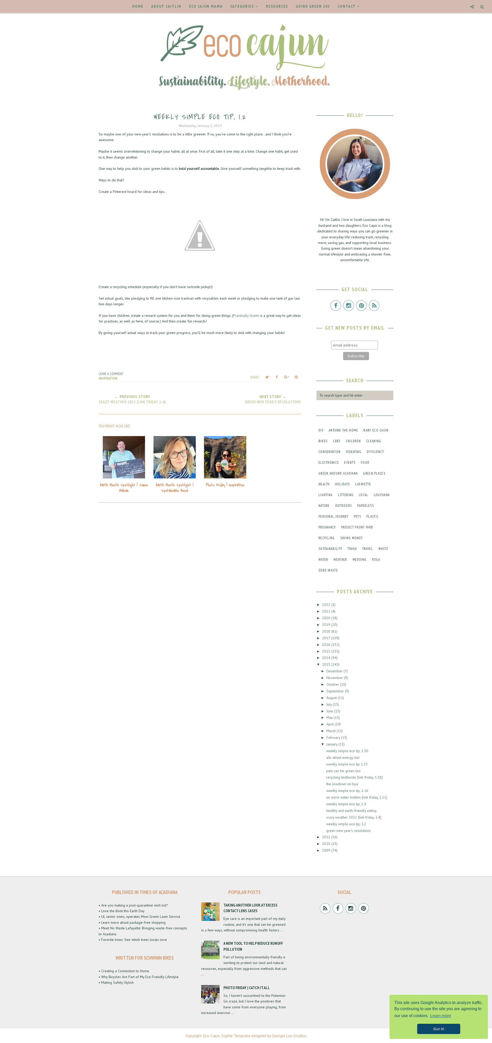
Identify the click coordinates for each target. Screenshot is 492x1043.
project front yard (357, 527)
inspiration (108, 378)
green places (374, 473)
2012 (326, 837)
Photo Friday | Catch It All (246, 987)
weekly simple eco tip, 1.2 (346, 824)
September (335, 691)
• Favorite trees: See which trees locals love (133, 939)
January (332, 744)
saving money (351, 538)
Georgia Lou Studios (289, 1035)
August (332, 697)
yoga (376, 559)
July (329, 704)
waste (383, 549)
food (365, 462)
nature (324, 506)
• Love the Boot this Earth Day (122, 911)
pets (357, 516)
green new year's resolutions (348, 830)
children (353, 441)
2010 (326, 843)
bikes (323, 441)
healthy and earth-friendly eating (351, 810)
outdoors (343, 506)
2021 (326, 611)
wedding (360, 559)
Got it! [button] (438, 1029)
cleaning (373, 441)
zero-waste (328, 570)
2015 (326, 651)
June (330, 711)
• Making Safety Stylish (116, 982)
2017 (326, 638)
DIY (321, 430)
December (335, 671)
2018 (326, 631)
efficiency (375, 452)
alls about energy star (343, 757)
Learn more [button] (440, 1016)
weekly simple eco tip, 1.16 (347, 790)
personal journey (333, 516)
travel (367, 549)
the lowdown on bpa (342, 784)
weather (340, 559)
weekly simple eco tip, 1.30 (347, 751)
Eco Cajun (211, 1035)
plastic (372, 516)
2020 (326, 618)
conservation (330, 452)
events (349, 462)
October (333, 684)
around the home (343, 430)
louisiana (382, 495)
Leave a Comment (111, 373)
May (330, 717)
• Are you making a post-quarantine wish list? (133, 905)
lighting (326, 495)
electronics (329, 462)
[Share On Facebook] (277, 377)
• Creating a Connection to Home (124, 971)
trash (352, 549)
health (324, 484)
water (323, 559)
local (363, 495)
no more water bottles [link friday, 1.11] (356, 797)
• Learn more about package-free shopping (132, 922)
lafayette (363, 484)
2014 (326, 657)
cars (337, 441)
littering (345, 495)
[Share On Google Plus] (286, 377)
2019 (326, 624)
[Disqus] (200, 576)
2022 (326, 604)
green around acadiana (338, 473)
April (330, 724)
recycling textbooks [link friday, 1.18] (354, 777)
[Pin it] (296, 377)
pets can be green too (343, 771)
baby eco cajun (375, 430)
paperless (365, 506)
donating (353, 452)
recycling (327, 538)
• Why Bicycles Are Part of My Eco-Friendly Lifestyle (139, 977)
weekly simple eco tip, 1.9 (346, 804)
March (331, 731)
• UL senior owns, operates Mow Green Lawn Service (139, 916)
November (335, 677)
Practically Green (246, 315)
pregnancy (327, 527)
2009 (326, 850)
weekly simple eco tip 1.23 (347, 764)
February (333, 737)
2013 (326, 664)
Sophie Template (235, 1035)
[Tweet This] (267, 377)
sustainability (330, 549)
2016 (326, 644)
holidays (342, 484)
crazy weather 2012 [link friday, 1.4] (353, 817)
